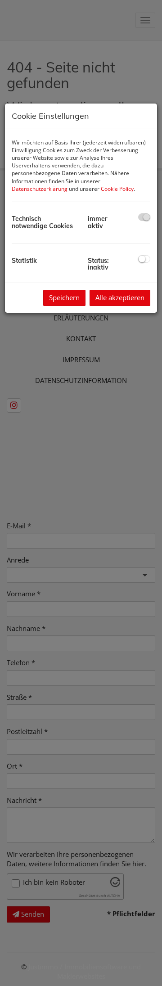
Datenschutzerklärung (40, 189)
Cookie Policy (117, 189)
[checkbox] (144, 217)
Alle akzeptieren (119, 297)
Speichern (64, 297)
